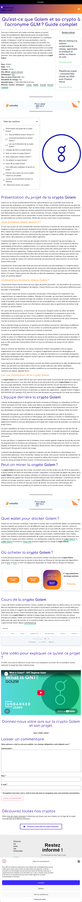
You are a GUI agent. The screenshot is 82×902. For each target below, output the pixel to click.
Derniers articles (68, 32)
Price (22, 633)
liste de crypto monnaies (16, 816)
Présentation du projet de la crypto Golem (19, 129)
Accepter (41, 883)
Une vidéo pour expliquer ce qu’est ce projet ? (20, 168)
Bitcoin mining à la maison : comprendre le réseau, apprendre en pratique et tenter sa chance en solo (68, 49)
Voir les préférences (41, 894)
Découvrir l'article (65, 62)
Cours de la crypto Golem (15, 163)
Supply (62, 633)
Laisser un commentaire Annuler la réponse (19, 180)
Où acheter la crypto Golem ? (17, 160)
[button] (79, 861)
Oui (13, 74)
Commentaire (7, 748)
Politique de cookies (40, 899)
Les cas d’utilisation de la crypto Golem (21, 145)
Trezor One (27, 541)
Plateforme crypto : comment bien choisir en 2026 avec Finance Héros (68, 76)
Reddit (35, 85)
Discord (50, 85)
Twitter (29, 85)
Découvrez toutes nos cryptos (18, 185)
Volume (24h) (49, 633)
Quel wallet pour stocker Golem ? (18, 157)
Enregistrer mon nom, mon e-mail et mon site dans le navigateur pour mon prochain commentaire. (41, 793)
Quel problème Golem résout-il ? (21, 134)
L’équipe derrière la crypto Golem (18, 150)
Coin (12, 633)
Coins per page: (37, 639)
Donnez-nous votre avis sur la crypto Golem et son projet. (20, 174)
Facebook (4, 87)
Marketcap (34, 633)
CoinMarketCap (30, 623)
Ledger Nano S (69, 539)
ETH (15, 563)
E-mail (4, 784)
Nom (3, 776)
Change (74, 633)
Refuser (41, 888)
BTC (8, 563)
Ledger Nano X (6, 541)
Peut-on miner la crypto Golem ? (18, 153)
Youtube (43, 85)
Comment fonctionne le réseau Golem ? (21, 139)
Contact (40, 2)
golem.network (17, 72)
